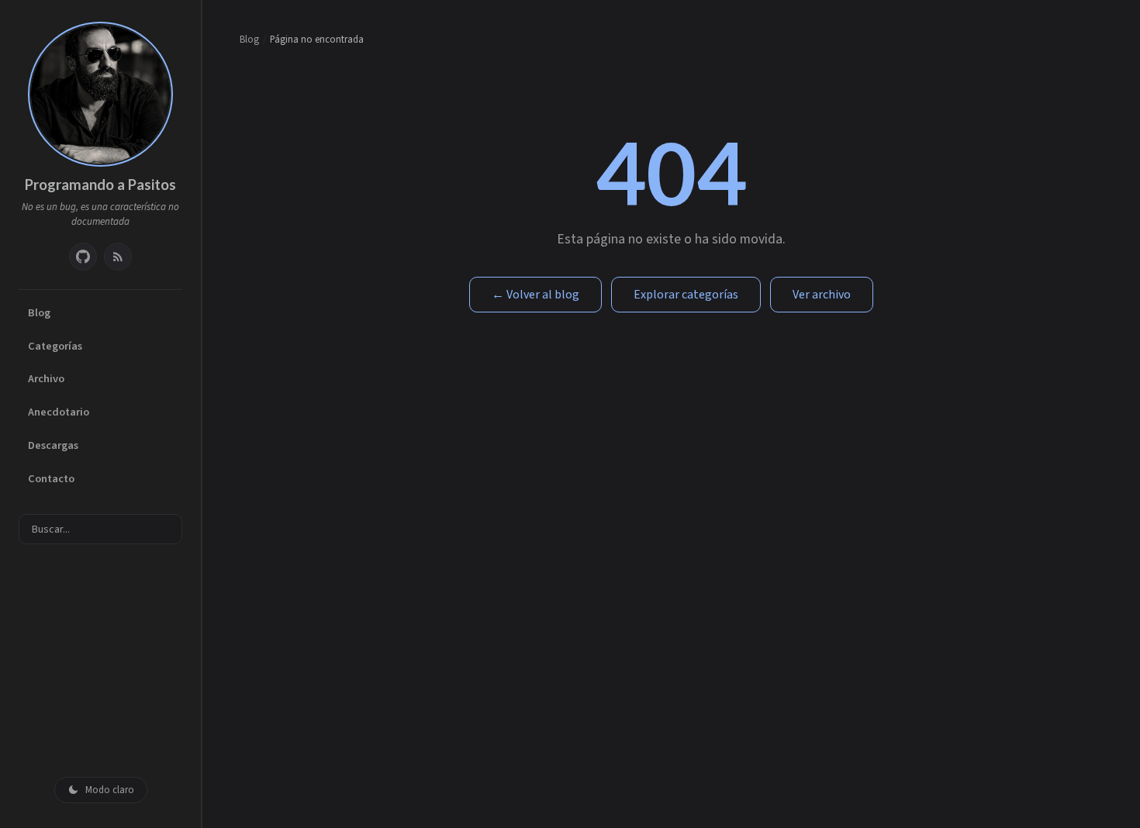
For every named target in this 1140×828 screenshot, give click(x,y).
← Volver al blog (535, 294)
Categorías (55, 346)
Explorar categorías (686, 294)
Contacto (51, 479)
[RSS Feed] (118, 257)
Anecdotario (58, 412)
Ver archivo (822, 294)
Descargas (53, 445)
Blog (39, 313)
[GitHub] (83, 257)
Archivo (46, 379)
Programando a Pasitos (100, 184)
